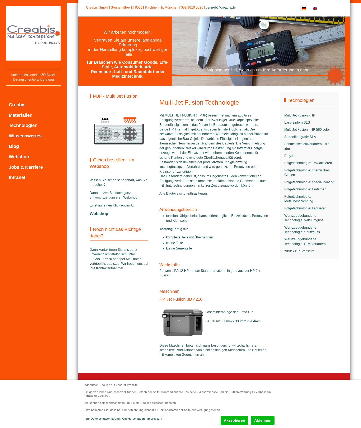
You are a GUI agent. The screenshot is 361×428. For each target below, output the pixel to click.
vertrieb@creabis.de (221, 7)
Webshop (99, 213)
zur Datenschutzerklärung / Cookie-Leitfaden (115, 418)
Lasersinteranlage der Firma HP (229, 312)
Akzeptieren (234, 420)
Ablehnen (262, 420)
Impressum (154, 418)
